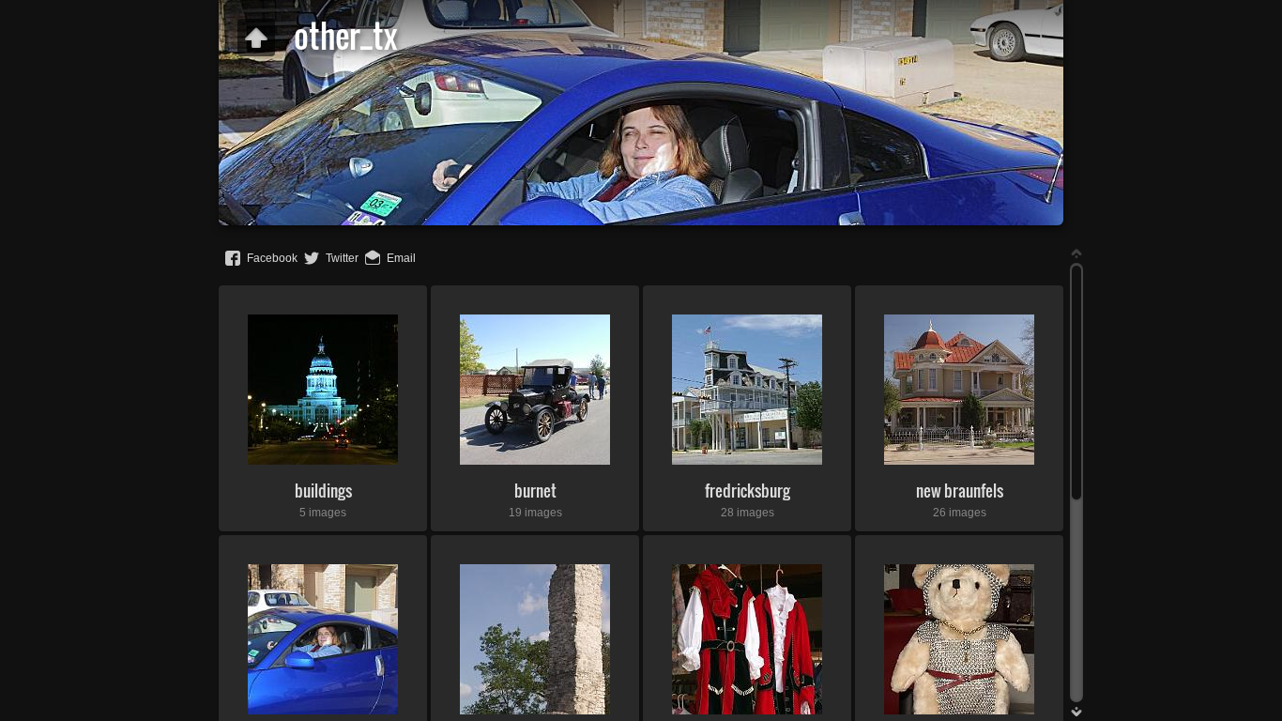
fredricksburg (747, 490)
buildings (323, 490)
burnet (535, 490)
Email (401, 258)
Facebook (272, 258)
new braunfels (959, 490)
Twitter (342, 258)
